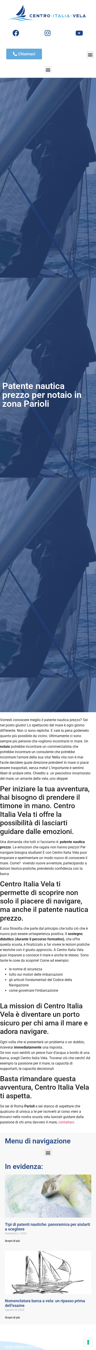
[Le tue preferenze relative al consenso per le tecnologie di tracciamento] (88, 1342)
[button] (90, 54)
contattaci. (66, 1122)
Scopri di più (12, 1240)
